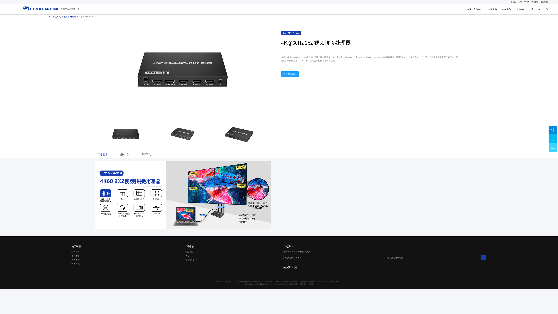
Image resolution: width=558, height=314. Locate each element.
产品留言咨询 (290, 74)
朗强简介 (75, 252)
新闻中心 (506, 9)
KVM (187, 256)
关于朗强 (76, 246)
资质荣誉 (75, 256)
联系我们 (535, 2)
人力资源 (75, 260)
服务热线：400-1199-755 (519, 2)
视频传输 (189, 252)
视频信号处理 (70, 17)
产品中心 (492, 9)
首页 (48, 17)
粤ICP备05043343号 (306, 284)
